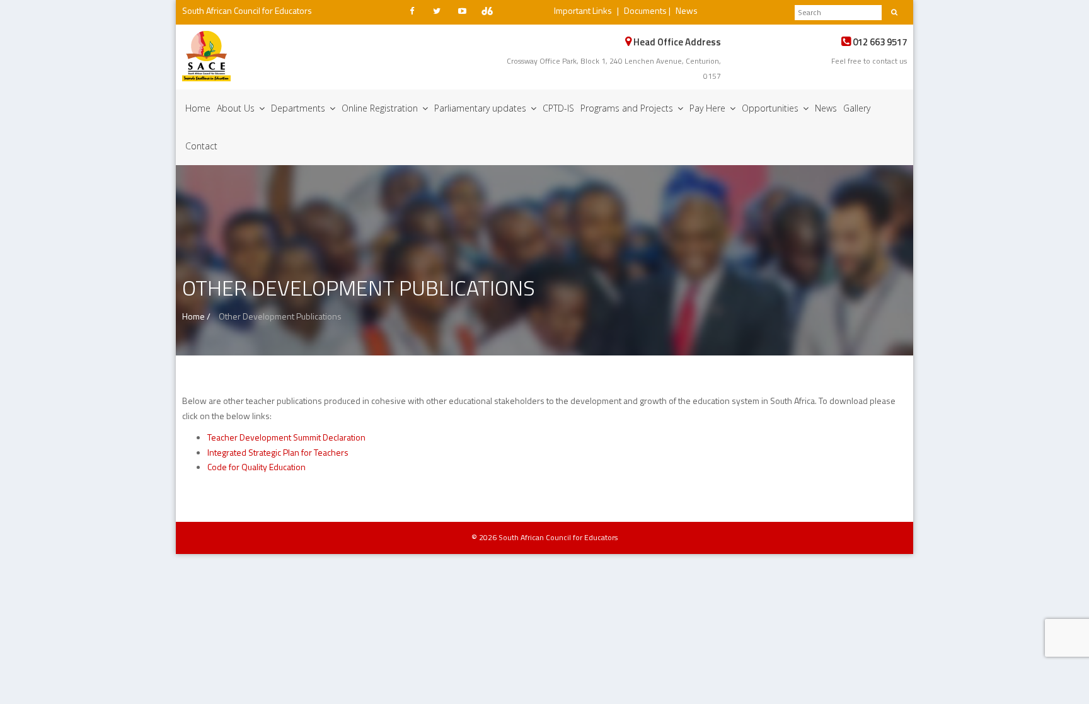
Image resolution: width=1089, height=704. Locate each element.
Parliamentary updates (481, 108)
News (687, 10)
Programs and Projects (628, 108)
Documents (645, 10)
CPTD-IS (558, 108)
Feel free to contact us (869, 61)
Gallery (856, 108)
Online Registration (381, 108)
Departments (299, 108)
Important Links (583, 10)
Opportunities (771, 108)
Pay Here (708, 108)
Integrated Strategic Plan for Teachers (278, 452)
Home (197, 108)
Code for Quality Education (256, 466)
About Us (237, 108)
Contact (201, 146)
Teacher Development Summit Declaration (286, 437)
